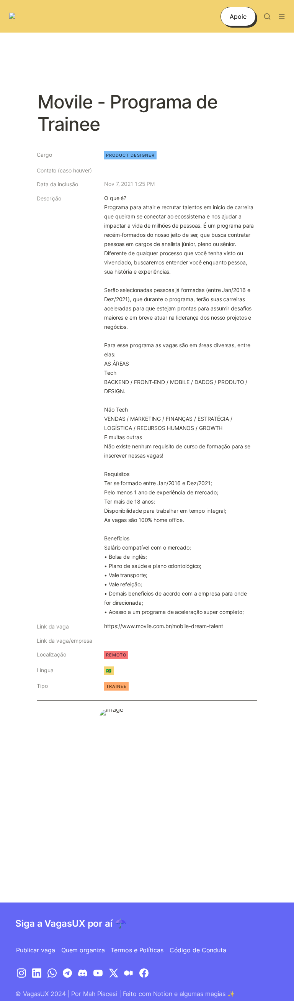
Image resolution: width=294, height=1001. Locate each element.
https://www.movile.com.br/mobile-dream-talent (163, 626)
